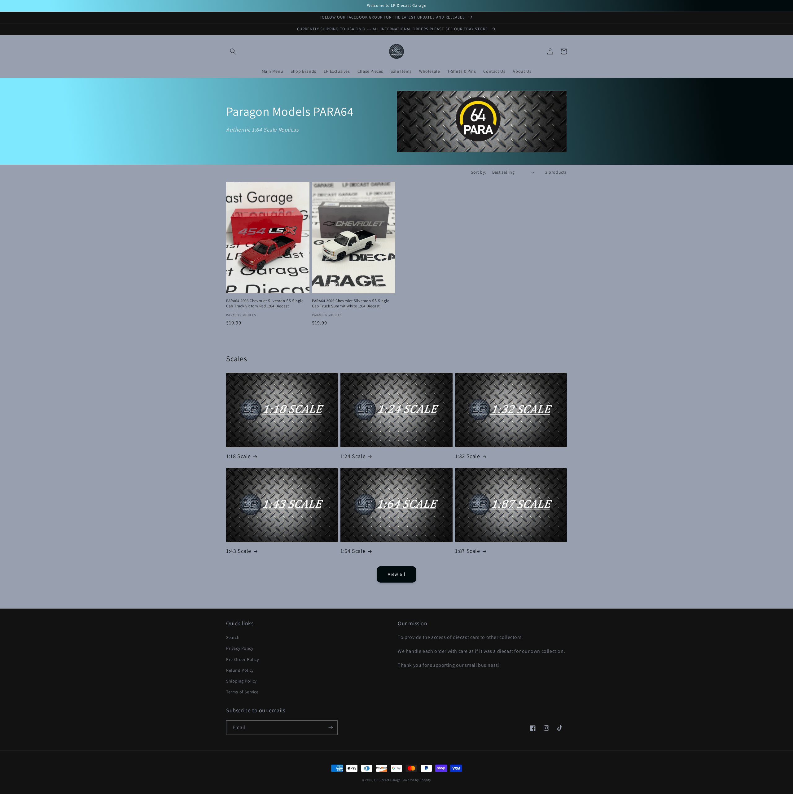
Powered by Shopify (416, 780)
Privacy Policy (239, 648)
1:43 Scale (238, 550)
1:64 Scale (353, 550)
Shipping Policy (241, 681)
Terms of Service (242, 692)
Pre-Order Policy (242, 659)
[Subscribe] (330, 727)
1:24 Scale (353, 456)
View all (396, 574)
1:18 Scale (238, 456)
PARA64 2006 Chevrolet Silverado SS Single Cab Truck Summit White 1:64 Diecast (350, 303)
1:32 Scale (467, 456)
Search (233, 637)
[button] (233, 51)
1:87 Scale (467, 550)
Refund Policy (240, 670)
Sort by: (478, 172)
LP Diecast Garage (387, 780)
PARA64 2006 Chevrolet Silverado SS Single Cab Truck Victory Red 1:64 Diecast (265, 303)
